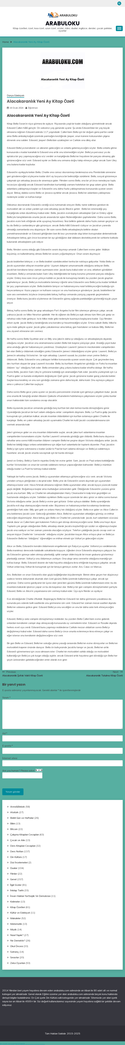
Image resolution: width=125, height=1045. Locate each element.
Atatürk (14, 812)
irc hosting (12, 1043)
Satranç (14, 951)
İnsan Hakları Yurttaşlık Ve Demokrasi (30, 895)
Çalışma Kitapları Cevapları (24, 834)
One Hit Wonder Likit (20, 1043)
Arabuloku (62, 23)
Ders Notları (16, 851)
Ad (4, 733)
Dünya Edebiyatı (15, 95)
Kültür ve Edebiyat (20, 912)
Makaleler (15, 918)
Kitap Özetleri (17, 907)
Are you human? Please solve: (19, 770)
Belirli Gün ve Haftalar (22, 817)
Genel (13, 879)
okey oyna (2, 1043)
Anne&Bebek (17, 806)
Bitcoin (14, 829)
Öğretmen (33, 107)
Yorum (6, 697)
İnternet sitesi (9, 758)
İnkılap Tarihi (17, 890)
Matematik (16, 923)
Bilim (12, 823)
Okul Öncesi (16, 946)
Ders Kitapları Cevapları (23, 845)
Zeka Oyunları (17, 962)
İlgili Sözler (15, 884)
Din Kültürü (16, 856)
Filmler (13, 873)
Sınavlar (14, 957)
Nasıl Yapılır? (16, 935)
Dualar (13, 868)
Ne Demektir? (17, 940)
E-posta (7, 745)
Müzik (13, 929)
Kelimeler (15, 901)
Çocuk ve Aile (17, 840)
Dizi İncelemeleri (19, 862)
